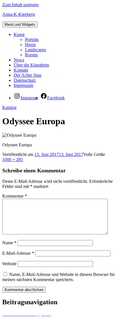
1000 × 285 (12, 159)
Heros (30, 44)
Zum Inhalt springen (20, 4)
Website (9, 263)
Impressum (23, 85)
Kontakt (21, 70)
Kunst (19, 34)
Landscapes (35, 49)
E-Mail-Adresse (18, 253)
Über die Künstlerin (31, 65)
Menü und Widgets (20, 24)
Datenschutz (25, 80)
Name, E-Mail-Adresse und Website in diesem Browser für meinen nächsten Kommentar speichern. (58, 277)
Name (9, 242)
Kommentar (14, 196)
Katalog (9, 107)
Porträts (32, 39)
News (19, 59)
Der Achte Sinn (27, 75)
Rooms (31, 54)
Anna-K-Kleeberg (18, 14)
